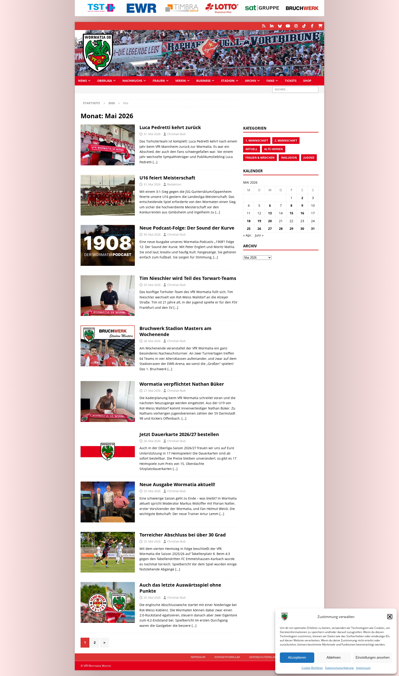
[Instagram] (296, 26)
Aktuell (251, 149)
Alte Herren (273, 149)
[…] (155, 162)
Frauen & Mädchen (260, 158)
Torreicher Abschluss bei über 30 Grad (182, 535)
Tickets (290, 81)
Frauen (159, 81)
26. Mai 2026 (152, 441)
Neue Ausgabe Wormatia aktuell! (177, 484)
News (82, 81)
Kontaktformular (227, 657)
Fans (270, 81)
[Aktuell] (108, 195)
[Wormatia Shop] (320, 26)
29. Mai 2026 (152, 285)
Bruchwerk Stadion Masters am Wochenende (175, 331)
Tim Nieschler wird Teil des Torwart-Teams (187, 278)
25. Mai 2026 (152, 491)
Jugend (308, 158)
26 (259, 228)
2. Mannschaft (286, 140)
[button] (389, 616)
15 (291, 213)
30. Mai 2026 (152, 234)
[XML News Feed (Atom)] (264, 26)
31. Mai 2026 (152, 134)
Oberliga (104, 81)
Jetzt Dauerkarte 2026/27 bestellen (179, 434)
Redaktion (174, 184)
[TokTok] (304, 26)
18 (249, 221)
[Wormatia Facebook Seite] (312, 26)
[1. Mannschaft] (108, 144)
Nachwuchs (132, 81)
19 (259, 221)
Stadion (228, 81)
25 (249, 228)
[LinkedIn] (272, 26)
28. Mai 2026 (152, 341)
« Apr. (247, 235)
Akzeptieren (297, 657)
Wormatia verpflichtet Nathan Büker (181, 384)
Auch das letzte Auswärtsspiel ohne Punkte (180, 588)
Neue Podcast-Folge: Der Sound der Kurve (186, 228)
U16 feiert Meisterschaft (167, 178)
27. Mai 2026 (152, 390)
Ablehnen (333, 657)
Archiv (250, 81)
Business (203, 81)
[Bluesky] (280, 26)
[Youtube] (288, 26)
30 (302, 228)
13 (270, 213)
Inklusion (289, 158)
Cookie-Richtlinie (312, 668)
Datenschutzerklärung (339, 668)
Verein (180, 81)
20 (270, 221)
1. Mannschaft (256, 140)
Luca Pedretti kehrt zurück (170, 127)
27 (270, 228)
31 (313, 228)
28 (281, 228)
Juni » (259, 235)
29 (291, 228)
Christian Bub (176, 134)
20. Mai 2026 (152, 597)
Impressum (363, 668)
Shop (307, 81)
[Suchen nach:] (295, 89)
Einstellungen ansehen (373, 657)
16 (302, 213)
